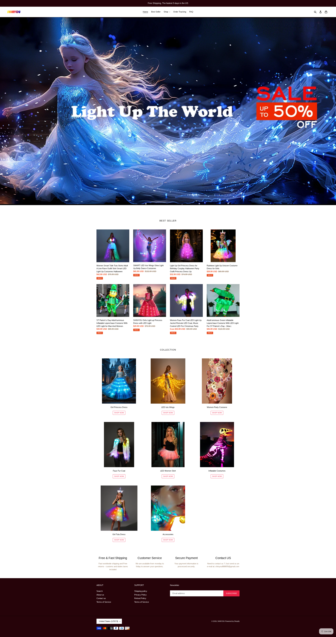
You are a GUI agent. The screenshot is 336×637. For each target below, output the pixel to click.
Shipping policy (140, 591)
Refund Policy (140, 598)
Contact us (101, 598)
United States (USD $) (108, 621)
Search (99, 591)
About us (100, 595)
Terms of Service (103, 602)
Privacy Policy (140, 595)
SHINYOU (221, 621)
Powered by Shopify (232, 621)
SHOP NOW (119, 413)
